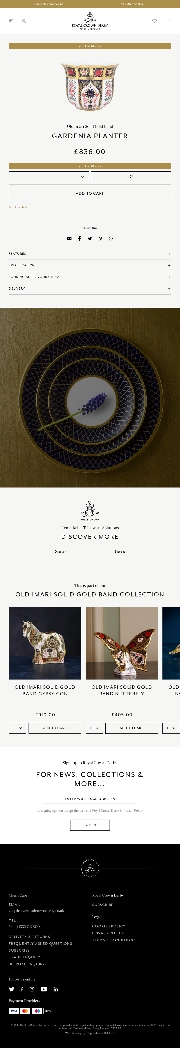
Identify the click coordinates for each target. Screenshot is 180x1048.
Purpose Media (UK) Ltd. (100, 1033)
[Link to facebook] (22, 989)
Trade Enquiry (24, 957)
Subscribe (19, 950)
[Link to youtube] (44, 989)
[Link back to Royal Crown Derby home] (90, 21)
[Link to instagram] (32, 989)
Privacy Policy (108, 933)
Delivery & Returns (29, 937)
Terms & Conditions (114, 940)
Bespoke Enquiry (27, 964)
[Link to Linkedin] (56, 989)
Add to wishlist (18, 207)
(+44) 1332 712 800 (24, 926)
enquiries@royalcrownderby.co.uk (36, 910)
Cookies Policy (109, 926)
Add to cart (90, 193)
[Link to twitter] (11, 989)
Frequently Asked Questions (40, 943)
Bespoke (120, 551)
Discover (60, 551)
